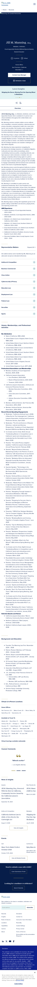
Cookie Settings (20, 925)
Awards (3, 785)
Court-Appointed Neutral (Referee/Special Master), (19, 49)
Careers (3, 928)
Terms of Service (21, 932)
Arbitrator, (22, 46)
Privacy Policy (20, 980)
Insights (3, 916)
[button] (17, 97)
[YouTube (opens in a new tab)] (10, 941)
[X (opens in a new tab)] (6, 941)
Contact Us (19, 916)
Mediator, (16, 46)
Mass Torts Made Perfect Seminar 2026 (10, 848)
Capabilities (4, 925)
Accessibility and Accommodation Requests (25, 935)
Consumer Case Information (24, 919)
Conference (29, 844)
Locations (4, 922)
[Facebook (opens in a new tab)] (13, 941)
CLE (2, 844)
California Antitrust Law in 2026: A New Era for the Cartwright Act (11, 817)
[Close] (35, 972)
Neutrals (3, 913)
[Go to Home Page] (6, 897)
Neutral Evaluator (19, 52)
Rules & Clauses (6, 919)
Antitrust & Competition (7, 811)
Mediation (29, 811)
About (3, 932)
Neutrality (19, 922)
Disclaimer (19, 913)
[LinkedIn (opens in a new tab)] (3, 941)
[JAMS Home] (8, 4)
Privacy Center (20, 928)
